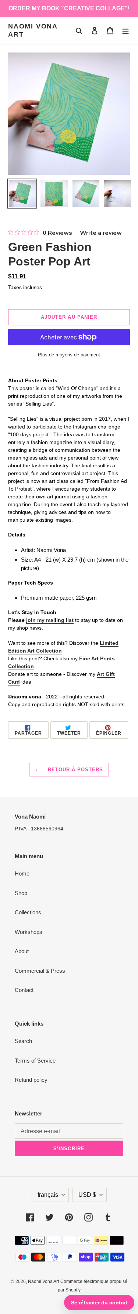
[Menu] (125, 30)
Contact (24, 990)
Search (23, 1041)
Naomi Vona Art (32, 30)
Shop (21, 893)
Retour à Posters (74, 769)
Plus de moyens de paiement (69, 355)
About (22, 951)
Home (22, 873)
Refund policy (31, 1080)
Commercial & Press (40, 971)
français (48, 1195)
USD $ (87, 1195)
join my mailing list (50, 620)
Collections (28, 912)
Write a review (101, 233)
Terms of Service (35, 1060)
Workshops (28, 932)
